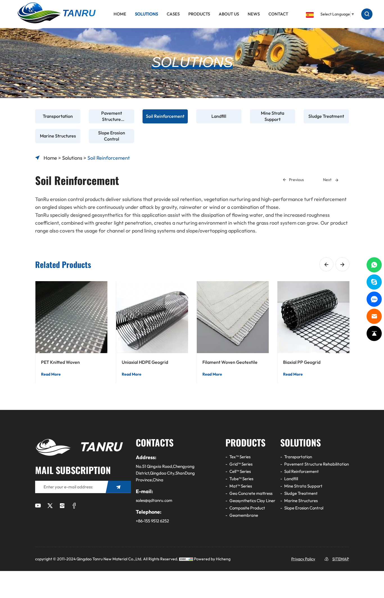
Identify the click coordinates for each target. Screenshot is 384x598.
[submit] (118, 487)
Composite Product (247, 508)
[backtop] (374, 333)
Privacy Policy (303, 559)
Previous (296, 179)
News (254, 14)
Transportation (298, 457)
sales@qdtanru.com (154, 500)
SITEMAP (340, 559)
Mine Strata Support (303, 486)
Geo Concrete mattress (250, 493)
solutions (146, 14)
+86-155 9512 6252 (152, 521)
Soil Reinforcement (108, 158)
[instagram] (62, 506)
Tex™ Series (239, 457)
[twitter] (50, 506)
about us (229, 14)
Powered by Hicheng (212, 559)
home (50, 158)
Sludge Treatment (301, 493)
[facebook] (74, 506)
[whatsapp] (374, 264)
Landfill (291, 479)
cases (173, 14)
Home (120, 14)
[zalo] (374, 299)
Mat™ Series (240, 486)
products (199, 14)
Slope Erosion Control (303, 508)
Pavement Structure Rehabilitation (316, 464)
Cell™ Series (240, 471)
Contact (278, 14)
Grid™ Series (240, 464)
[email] (374, 316)
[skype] (374, 282)
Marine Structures (301, 501)
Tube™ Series (241, 479)
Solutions (72, 158)
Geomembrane (243, 515)
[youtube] (38, 506)
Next (327, 179)
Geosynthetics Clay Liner (252, 501)
